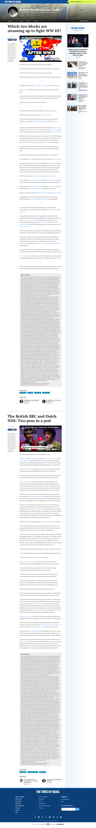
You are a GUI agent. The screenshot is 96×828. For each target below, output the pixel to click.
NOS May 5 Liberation (30, 561)
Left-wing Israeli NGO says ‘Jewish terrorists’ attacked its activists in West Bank (83, 75)
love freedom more (36, 188)
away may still (52, 186)
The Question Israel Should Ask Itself (31, 400)
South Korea (37, 199)
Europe (32, 199)
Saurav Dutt (48, 403)
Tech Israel (18, 803)
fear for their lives (56, 625)
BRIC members (51, 163)
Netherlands (42, 772)
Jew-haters (23, 212)
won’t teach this (43, 625)
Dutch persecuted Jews (36, 557)
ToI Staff (80, 78)
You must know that (25, 482)
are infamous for (34, 458)
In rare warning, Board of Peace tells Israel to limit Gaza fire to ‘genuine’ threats (83, 64)
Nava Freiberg (81, 67)
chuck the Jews (43, 193)
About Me (28, 21)
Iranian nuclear (56, 127)
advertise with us (42, 803)
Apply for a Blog (84, 21)
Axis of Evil (25, 90)
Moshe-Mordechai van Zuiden (40, 9)
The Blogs (22, 7)
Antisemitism (23, 772)
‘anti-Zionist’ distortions (50, 458)
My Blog (21, 21)
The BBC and (23, 458)
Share (10, 39)
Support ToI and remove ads (89, 1)
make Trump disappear (41, 121)
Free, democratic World (40, 85)
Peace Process (46, 392)
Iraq (32, 159)
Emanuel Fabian (81, 68)
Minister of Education (37, 627)
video (16, 812)
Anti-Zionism (23, 392)
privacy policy (41, 799)
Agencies (80, 101)
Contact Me (36, 21)
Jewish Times (18, 799)
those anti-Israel (43, 222)
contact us (41, 808)
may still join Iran (56, 132)
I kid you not (37, 604)
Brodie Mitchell (27, 784)
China (21, 159)
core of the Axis (56, 159)
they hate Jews (33, 129)
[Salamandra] (60, 824)
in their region (54, 243)
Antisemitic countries (34, 186)
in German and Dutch (38, 610)
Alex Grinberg (26, 403)
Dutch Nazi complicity (47, 521)
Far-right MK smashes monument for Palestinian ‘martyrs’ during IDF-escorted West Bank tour (83, 85)
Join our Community (76, 1)
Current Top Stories (78, 30)
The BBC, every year (26, 469)
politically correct (40, 243)
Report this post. (11, 61)
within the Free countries (30, 220)
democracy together (55, 193)
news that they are (25, 460)
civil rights (30, 392)
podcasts (17, 810)
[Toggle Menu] (2, 2)
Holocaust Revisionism (32, 772)
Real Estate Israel (19, 805)
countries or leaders (36, 180)
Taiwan (44, 199)
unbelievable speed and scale (36, 509)
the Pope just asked (34, 631)
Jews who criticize (25, 256)
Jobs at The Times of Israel (44, 805)
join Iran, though (53, 180)
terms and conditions (43, 796)
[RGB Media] (49, 824)
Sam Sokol (78, 57)
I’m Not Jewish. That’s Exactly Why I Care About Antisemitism (31, 781)
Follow (22, 15)
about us (40, 801)
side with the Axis (51, 176)
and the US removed (53, 129)
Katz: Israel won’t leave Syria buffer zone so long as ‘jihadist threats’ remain (82, 108)
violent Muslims (52, 209)
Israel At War (37, 392)
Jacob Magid (80, 100)
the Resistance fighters (35, 496)
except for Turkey (46, 115)
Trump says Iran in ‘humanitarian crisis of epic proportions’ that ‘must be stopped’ (83, 97)
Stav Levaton (85, 90)
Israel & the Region (19, 796)
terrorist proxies (38, 176)
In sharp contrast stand (26, 616)
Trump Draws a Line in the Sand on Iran (53, 400)
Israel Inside (18, 801)
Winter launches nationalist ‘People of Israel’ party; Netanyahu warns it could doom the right (77, 52)
